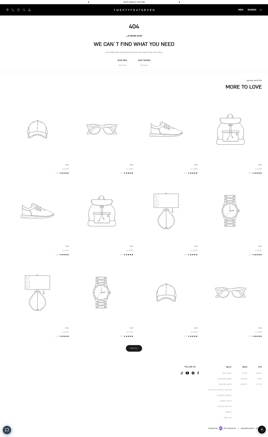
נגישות (229, 412)
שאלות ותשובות (224, 395)
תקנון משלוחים (225, 378)
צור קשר (228, 417)
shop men (122, 60)
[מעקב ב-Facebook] (198, 373)
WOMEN (252, 9)
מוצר (260, 164)
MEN (240, 9)
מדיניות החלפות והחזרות (220, 389)
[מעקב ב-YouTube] (187, 373)
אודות (244, 373)
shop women (144, 60)
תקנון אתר (227, 373)
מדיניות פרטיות (225, 406)
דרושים (244, 384)
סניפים (244, 378)
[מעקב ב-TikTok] (181, 373)
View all (134, 348)
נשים (259, 378)
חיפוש (259, 373)
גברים (259, 384)
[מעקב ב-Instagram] (193, 373)
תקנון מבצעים (225, 384)
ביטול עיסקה (226, 400)
